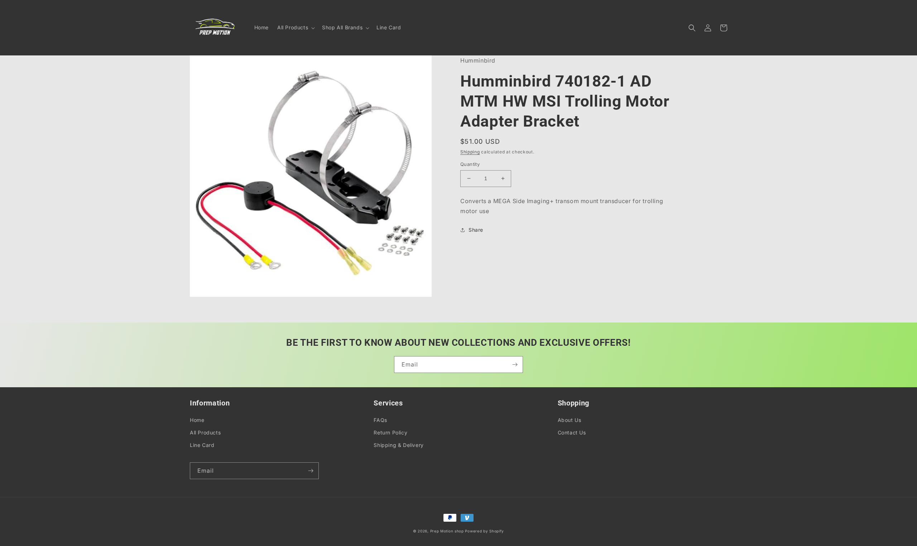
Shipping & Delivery (398, 445)
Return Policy (390, 432)
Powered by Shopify (484, 531)
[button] (295, 27)
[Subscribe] (515, 364)
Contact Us (572, 432)
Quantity (470, 164)
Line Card (202, 445)
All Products (205, 432)
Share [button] (476, 230)
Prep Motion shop (447, 531)
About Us (569, 420)
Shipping (470, 151)
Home (197, 420)
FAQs (380, 420)
